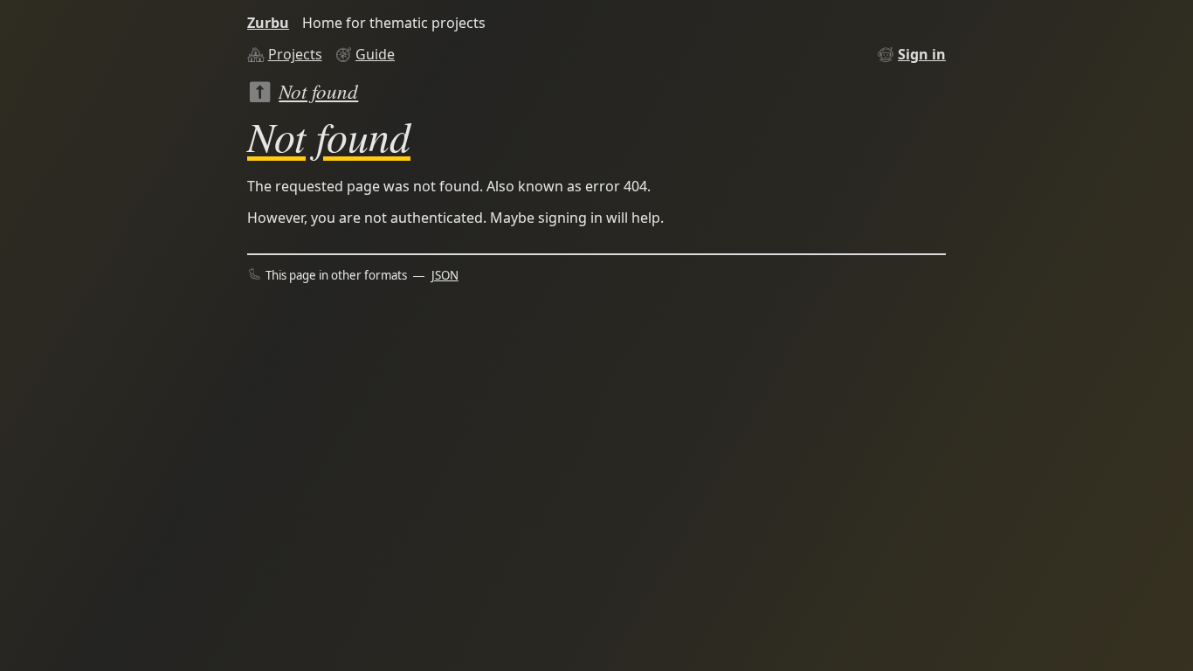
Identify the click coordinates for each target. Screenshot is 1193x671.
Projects (295, 54)
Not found (318, 90)
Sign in (922, 54)
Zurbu (268, 22)
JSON (445, 275)
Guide (375, 54)
